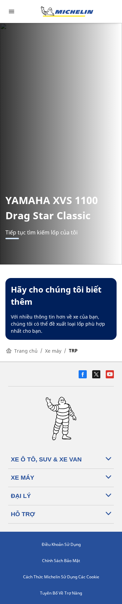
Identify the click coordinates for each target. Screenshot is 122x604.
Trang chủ (26, 351)
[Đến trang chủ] (67, 11)
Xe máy (53, 351)
